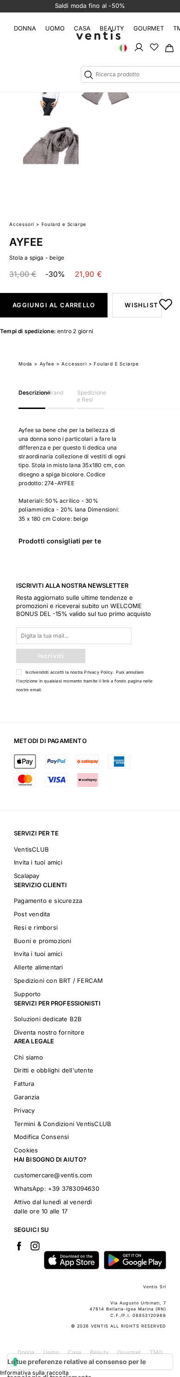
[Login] (139, 46)
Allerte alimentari (38, 967)
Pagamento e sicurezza (48, 900)
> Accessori (71, 363)
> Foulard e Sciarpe (114, 363)
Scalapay (27, 875)
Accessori (21, 224)
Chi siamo (28, 1057)
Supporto (27, 994)
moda (25, 363)
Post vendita (32, 914)
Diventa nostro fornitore (49, 1032)
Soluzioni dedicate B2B (48, 1019)
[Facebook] (19, 1246)
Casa (82, 28)
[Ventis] (98, 35)
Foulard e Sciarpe (64, 224)
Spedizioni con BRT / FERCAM (58, 980)
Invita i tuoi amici (38, 862)
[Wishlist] (154, 46)
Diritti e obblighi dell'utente (53, 1070)
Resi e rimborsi (36, 927)
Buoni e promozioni (43, 940)
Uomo (55, 28)
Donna (25, 28)
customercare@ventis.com (53, 1175)
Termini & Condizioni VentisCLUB (62, 1123)
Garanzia (27, 1097)
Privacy (24, 1110)
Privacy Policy (98, 672)
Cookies (26, 1150)
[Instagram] (35, 1246)
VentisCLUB (31, 849)
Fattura (24, 1083)
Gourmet (148, 28)
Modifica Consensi (41, 1136)
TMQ (156, 1352)
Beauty (112, 28)
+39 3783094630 (73, 1188)
